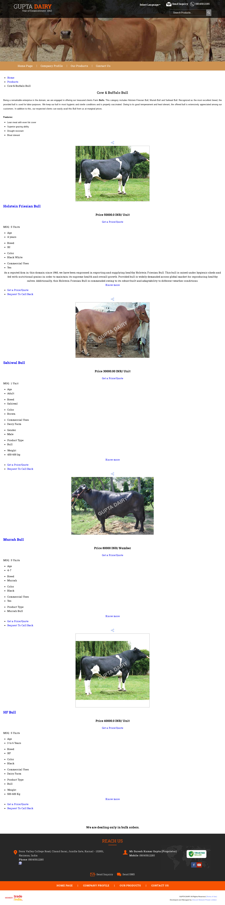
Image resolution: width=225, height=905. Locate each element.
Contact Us (103, 66)
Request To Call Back (20, 294)
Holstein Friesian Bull (22, 206)
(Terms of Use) (211, 896)
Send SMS (129, 874)
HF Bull (9, 712)
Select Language (149, 4)
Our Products (79, 66)
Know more (112, 284)
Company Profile (52, 66)
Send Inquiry (105, 874)
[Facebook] (194, 867)
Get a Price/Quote (112, 221)
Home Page (25, 66)
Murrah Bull (13, 539)
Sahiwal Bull (14, 362)
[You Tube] (199, 867)
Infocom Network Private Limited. (204, 900)
